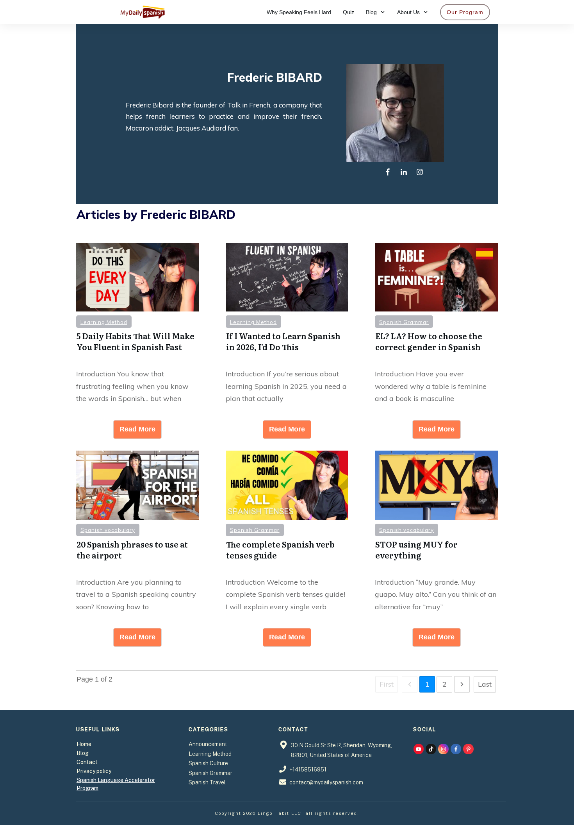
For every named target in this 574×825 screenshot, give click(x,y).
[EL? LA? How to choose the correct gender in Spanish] (436, 277)
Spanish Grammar (404, 322)
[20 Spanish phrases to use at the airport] (137, 485)
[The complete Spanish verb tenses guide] (287, 485)
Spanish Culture (208, 763)
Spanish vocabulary (107, 530)
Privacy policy (94, 771)
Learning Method (103, 322)
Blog (83, 753)
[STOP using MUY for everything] (436, 485)
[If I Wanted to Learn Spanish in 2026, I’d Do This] (287, 277)
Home (84, 744)
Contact (87, 762)
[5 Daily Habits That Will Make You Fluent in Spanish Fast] (137, 277)
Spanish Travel (207, 782)
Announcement (208, 744)
